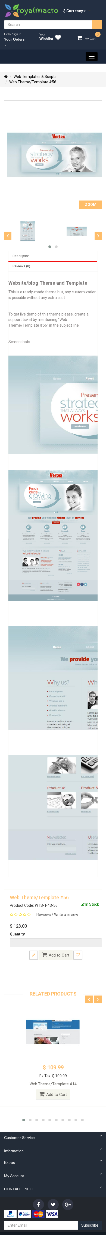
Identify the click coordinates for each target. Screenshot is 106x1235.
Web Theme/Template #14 (53, 1084)
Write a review (66, 914)
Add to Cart (59, 955)
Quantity (17, 934)
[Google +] (67, 1204)
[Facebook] (38, 1204)
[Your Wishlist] (57, 38)
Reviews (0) (21, 266)
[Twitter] (53, 1204)
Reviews (44, 914)
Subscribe (89, 1225)
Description (21, 256)
